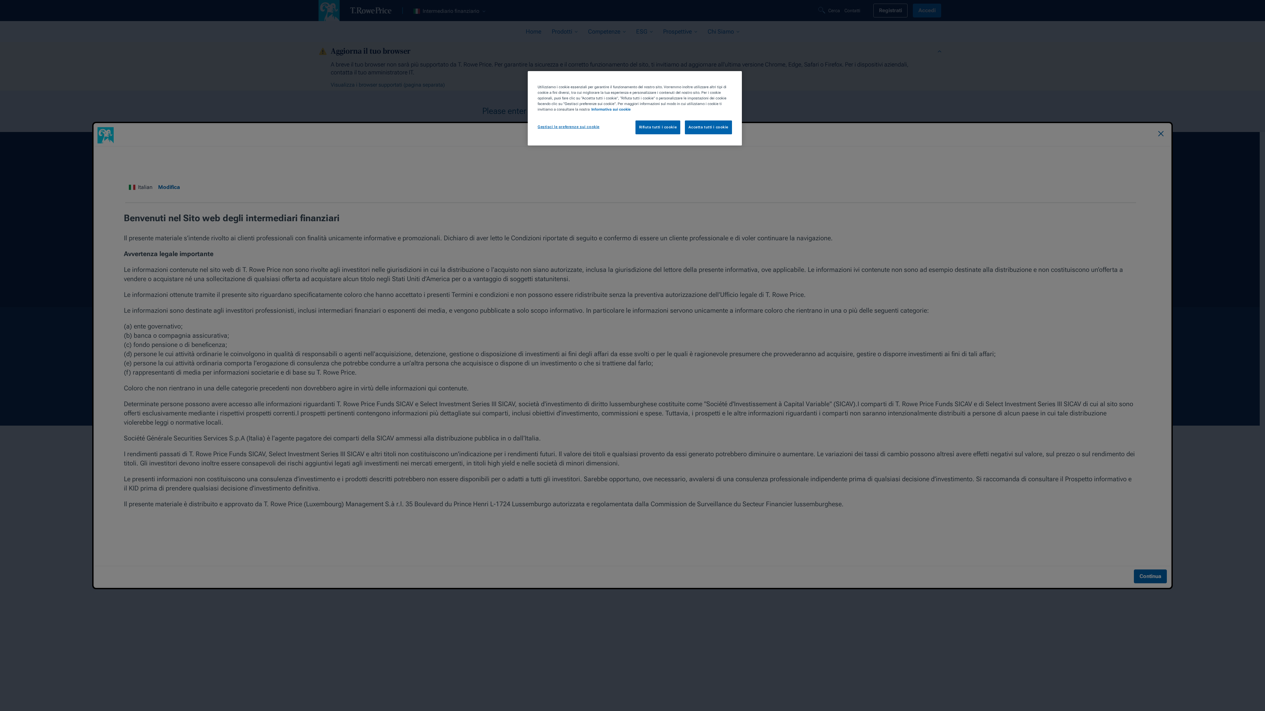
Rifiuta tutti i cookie (658, 127)
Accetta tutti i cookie (708, 127)
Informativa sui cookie (611, 109)
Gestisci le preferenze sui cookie (569, 126)
